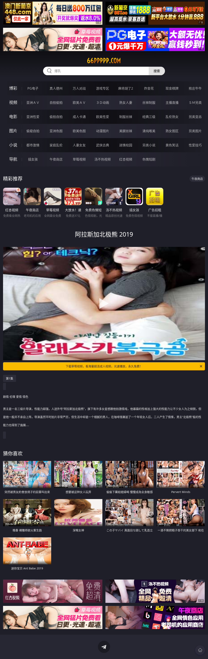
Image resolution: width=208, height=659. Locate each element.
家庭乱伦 (56, 145)
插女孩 (33, 159)
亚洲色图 (56, 131)
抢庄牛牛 (195, 88)
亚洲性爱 (32, 117)
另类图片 (195, 131)
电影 (13, 116)
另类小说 (148, 145)
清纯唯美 (148, 131)
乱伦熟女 (172, 117)
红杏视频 (125, 159)
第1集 (9, 378)
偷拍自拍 (56, 117)
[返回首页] (200, 650)
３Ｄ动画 (102, 102)
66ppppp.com (104, 61)
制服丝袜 (125, 117)
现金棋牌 (172, 88)
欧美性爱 (102, 117)
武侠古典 (102, 145)
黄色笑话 (172, 145)
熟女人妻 (125, 102)
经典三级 (148, 117)
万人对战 (79, 88)
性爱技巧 (195, 145)
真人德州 (56, 88)
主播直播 (172, 102)
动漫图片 (102, 131)
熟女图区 (172, 131)
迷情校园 (125, 145)
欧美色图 (79, 131)
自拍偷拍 (56, 102)
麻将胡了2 (125, 88)
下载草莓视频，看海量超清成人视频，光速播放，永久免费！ (104, 366)
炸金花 (149, 88)
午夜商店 (56, 159)
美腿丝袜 (125, 131)
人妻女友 (79, 145)
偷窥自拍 (32, 131)
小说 (13, 145)
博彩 (13, 88)
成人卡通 (79, 117)
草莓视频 (79, 159)
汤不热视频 (102, 159)
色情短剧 (148, 159)
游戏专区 (102, 88)
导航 (13, 159)
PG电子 (32, 88)
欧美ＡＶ (79, 102)
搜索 (157, 71)
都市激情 (32, 145)
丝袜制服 (148, 102)
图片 (13, 131)
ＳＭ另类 (195, 102)
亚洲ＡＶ (32, 102)
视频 (13, 102)
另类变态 (195, 117)
